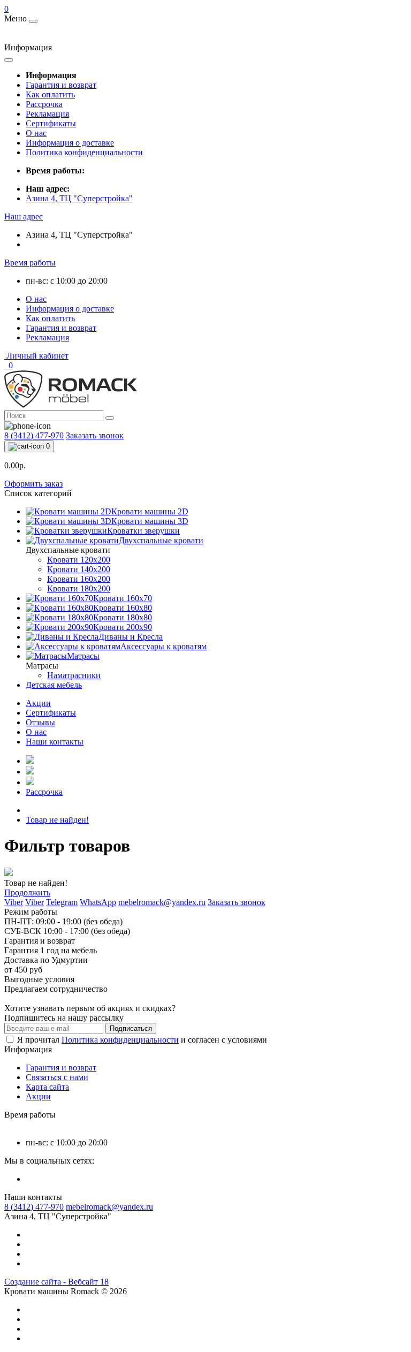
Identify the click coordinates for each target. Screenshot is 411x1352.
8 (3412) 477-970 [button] (34, 1206)
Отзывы (40, 722)
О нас (36, 133)
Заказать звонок (95, 435)
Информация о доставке (70, 142)
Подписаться (131, 1028)
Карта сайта (47, 1086)
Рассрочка (44, 104)
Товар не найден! (57, 819)
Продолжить (27, 892)
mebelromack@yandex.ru (109, 1206)
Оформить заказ (33, 483)
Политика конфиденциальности (84, 152)
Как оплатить (50, 94)
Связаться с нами (57, 1077)
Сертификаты (51, 123)
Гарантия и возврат (61, 84)
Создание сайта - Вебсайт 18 (56, 1281)
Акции (38, 703)
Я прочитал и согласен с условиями (142, 1039)
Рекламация (47, 113)
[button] (23, 216)
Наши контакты (54, 741)
